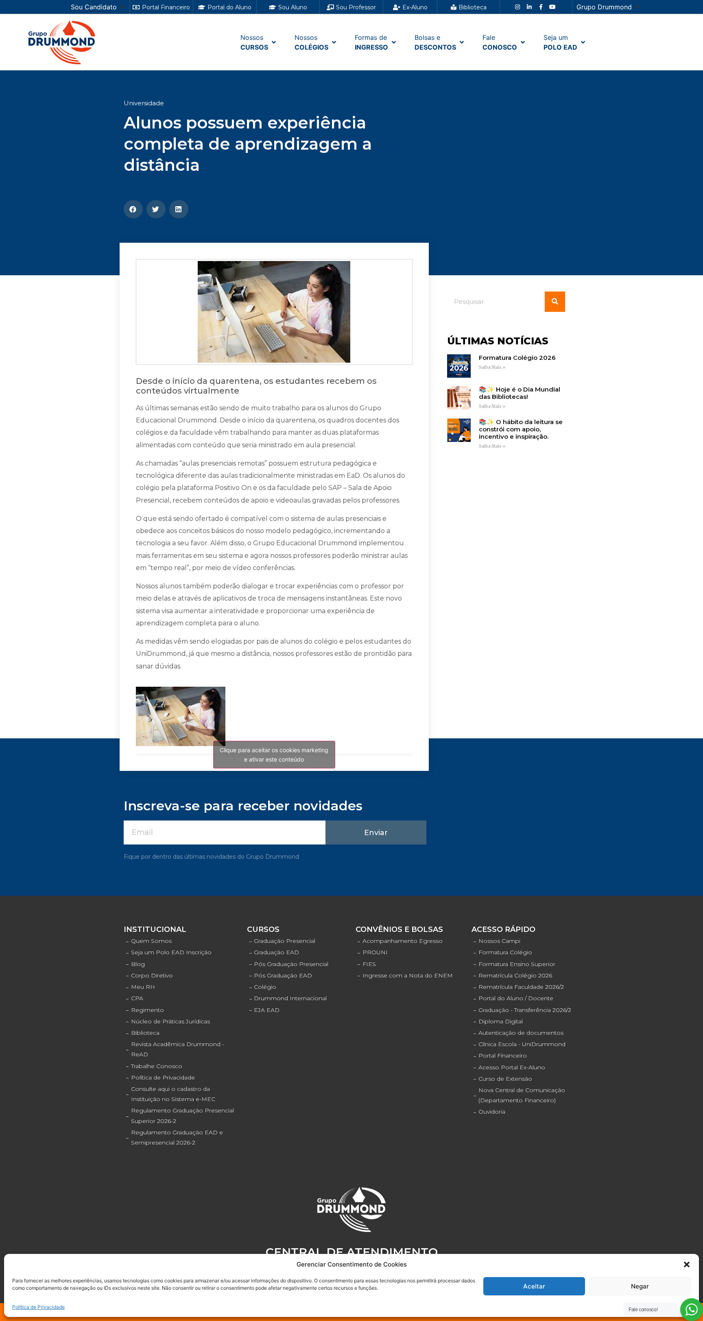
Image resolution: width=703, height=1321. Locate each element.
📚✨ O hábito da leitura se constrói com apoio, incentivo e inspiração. (521, 429)
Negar (640, 1286)
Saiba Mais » (492, 367)
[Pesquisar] (555, 302)
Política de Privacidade (38, 1307)
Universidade (144, 103)
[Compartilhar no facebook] (133, 209)
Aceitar (534, 1286)
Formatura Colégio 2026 (517, 357)
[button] (687, 1264)
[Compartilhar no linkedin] (178, 209)
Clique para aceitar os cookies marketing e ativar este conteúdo (274, 754)
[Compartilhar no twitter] (156, 209)
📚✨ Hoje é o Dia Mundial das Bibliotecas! (519, 392)
